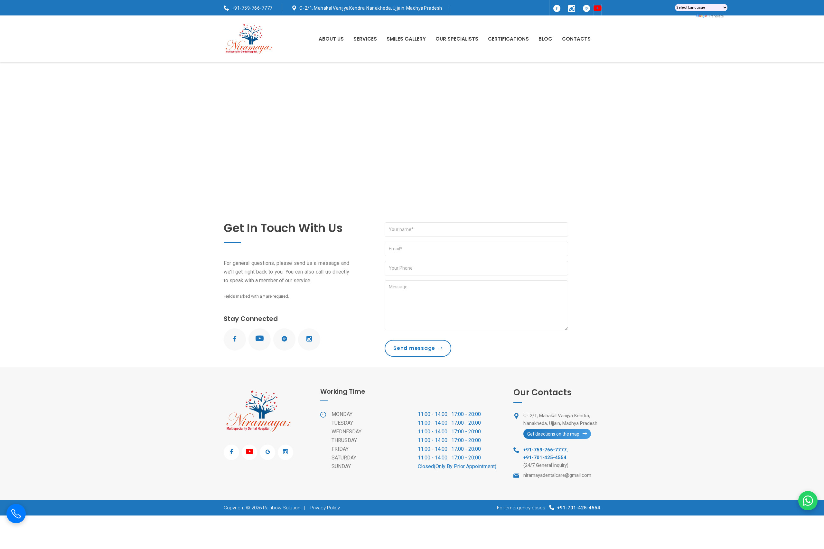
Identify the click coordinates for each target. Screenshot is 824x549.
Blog (545, 38)
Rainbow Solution (281, 508)
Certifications (508, 38)
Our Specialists (456, 38)
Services (365, 38)
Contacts (576, 38)
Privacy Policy (325, 508)
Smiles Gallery (406, 38)
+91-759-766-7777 (252, 8)
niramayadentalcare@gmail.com (557, 475)
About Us (331, 38)
